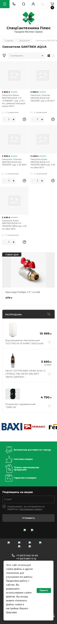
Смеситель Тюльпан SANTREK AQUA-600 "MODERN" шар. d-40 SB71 (42, 98)
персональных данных (30, 509)
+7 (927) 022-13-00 (27, 555)
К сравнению (12, 112)
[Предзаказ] (24, 119)
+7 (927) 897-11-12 (26, 558)
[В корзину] (49, 342)
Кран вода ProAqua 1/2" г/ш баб (22, 292)
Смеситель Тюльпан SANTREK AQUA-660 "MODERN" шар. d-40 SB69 (14, 162)
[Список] (54, 55)
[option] (11, 427)
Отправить (28, 518)
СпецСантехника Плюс (29, 28)
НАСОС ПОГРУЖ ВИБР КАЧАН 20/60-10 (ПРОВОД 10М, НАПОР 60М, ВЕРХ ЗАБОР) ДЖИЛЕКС (25, 373)
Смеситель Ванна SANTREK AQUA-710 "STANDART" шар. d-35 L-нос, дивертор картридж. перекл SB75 (14, 100)
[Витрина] (48, 55)
